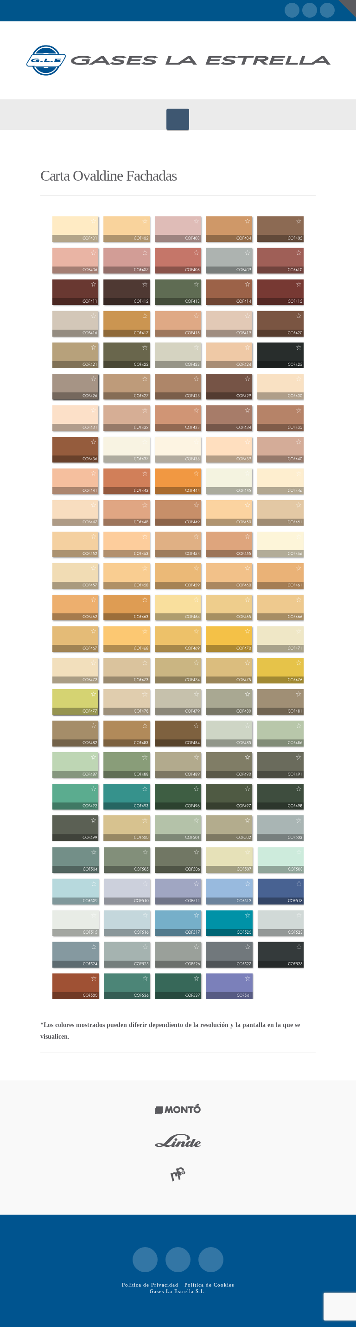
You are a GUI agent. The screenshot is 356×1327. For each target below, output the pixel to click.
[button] (177, 119)
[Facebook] (292, 10)
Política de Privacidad (150, 1285)
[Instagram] (327, 10)
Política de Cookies (209, 1285)
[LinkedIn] (309, 10)
